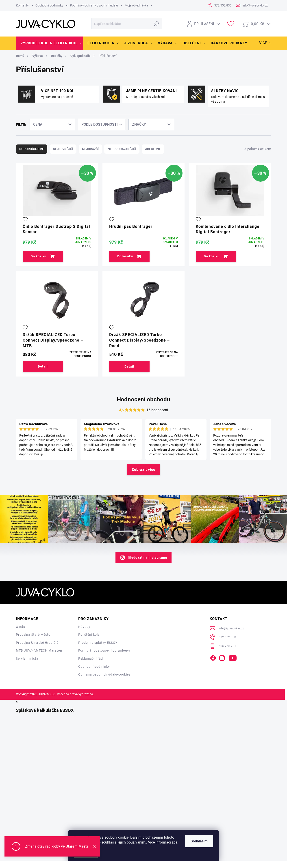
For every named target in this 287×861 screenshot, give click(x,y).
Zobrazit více (143, 469)
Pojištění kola (89, 634)
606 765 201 (227, 646)
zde (174, 842)
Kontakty (22, 5)
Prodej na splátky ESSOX (98, 642)
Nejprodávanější (122, 149)
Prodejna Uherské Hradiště (37, 642)
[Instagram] (222, 657)
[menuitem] (49, 43)
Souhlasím (199, 841)
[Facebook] (213, 657)
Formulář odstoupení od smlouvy (104, 650)
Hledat (156, 24)
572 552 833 (227, 637)
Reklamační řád (90, 658)
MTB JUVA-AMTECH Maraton (39, 650)
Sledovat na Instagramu (147, 557)
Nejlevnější (63, 149)
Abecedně (153, 149)
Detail (43, 366)
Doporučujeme (31, 149)
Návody (84, 627)
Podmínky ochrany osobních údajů (94, 5)
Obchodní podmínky (49, 5)
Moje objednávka (136, 5)
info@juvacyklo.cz (231, 628)
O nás (20, 627)
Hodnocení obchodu (143, 399)
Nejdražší (90, 149)
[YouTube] (233, 657)
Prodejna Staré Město (33, 634)
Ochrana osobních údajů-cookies (104, 674)
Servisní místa (27, 658)
